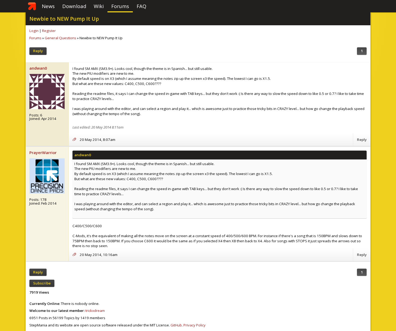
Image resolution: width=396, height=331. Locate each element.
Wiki (99, 6)
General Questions (60, 37)
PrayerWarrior (43, 152)
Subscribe (42, 283)
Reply (38, 50)
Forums (120, 6)
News (48, 6)
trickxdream (95, 310)
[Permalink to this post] (76, 139)
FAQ (141, 6)
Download (74, 6)
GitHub (176, 325)
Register (49, 30)
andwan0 (38, 68)
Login (34, 30)
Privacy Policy (194, 325)
